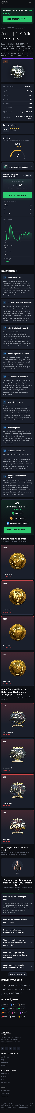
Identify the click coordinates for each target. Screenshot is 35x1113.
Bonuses (4, 1076)
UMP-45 (18, 994)
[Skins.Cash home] (4, 2)
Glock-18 (11, 985)
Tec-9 (22, 989)
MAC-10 (26, 985)
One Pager (4, 1063)
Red (5, 1017)
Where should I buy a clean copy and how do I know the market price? (14, 942)
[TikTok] (18, 1048)
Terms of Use (5, 1093)
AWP (16, 989)
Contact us (4, 1096)
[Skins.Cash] (17, 1033)
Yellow (23, 1017)
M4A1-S (11, 994)
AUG (4, 994)
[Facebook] (2, 1048)
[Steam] (10, 1048)
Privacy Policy (5, 1090)
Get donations (5, 1082)
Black (6, 1005)
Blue (14, 1005)
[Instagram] (14, 1048)
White (14, 1017)
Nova (28, 989)
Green (22, 1009)
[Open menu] (30, 3)
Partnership (5, 1074)
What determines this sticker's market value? (15, 921)
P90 (4, 989)
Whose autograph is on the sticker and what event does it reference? (15, 955)
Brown (23, 1005)
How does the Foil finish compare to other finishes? (13, 931)
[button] (17, 70)
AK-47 (4, 985)
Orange (6, 1013)
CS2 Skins (3, 28)
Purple (24, 1013)
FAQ (2, 1060)
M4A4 (9, 989)
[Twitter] (6, 1048)
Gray (14, 1009)
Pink (15, 1013)
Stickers (11, 28)
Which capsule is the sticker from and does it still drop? (14, 966)
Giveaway (4, 1065)
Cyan (5, 1009)
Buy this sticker (17, 195)
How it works (5, 1057)
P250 (19, 985)
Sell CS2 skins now (17, 19)
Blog (2, 1079)
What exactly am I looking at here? (14, 898)
